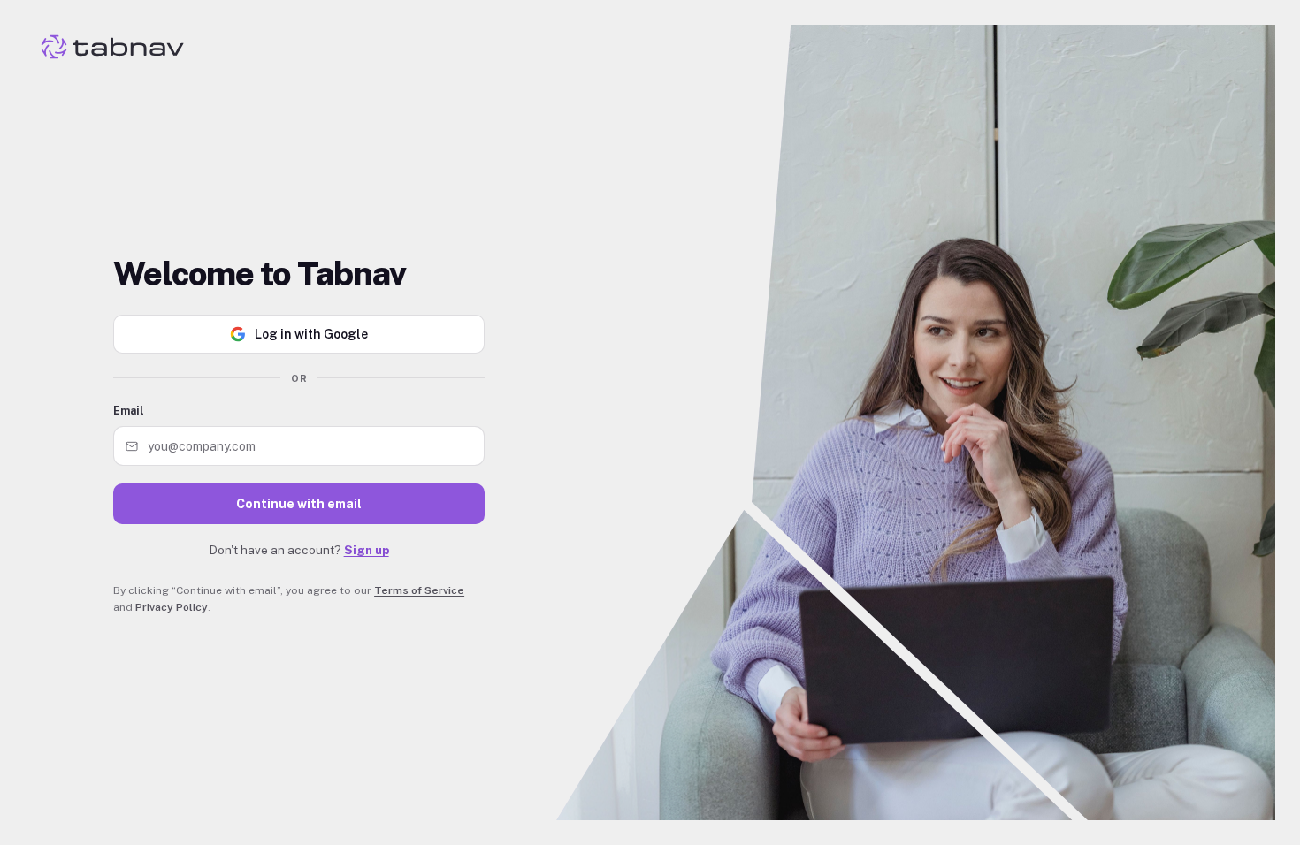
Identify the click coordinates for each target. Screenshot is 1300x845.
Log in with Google (311, 334)
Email (128, 410)
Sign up (366, 550)
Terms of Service (419, 590)
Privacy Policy (171, 607)
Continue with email (299, 504)
